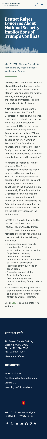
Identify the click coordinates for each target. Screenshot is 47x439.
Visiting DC (10, 382)
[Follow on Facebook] (7, 423)
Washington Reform (15, 71)
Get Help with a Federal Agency (21, 378)
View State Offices (14, 356)
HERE (13, 303)
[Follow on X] (12, 423)
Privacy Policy (26, 416)
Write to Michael (13, 373)
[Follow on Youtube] (16, 423)
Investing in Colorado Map (18, 387)
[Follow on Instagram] (26, 423)
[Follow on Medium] (21, 423)
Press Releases (28, 67)
